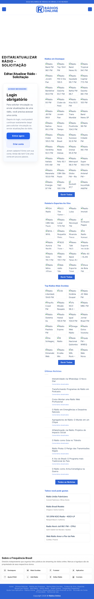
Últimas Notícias (21, 586)
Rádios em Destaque (37, 586)
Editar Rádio (44, 588)
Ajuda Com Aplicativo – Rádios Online (20, 590)
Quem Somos (56, 588)
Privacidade (40, 592)
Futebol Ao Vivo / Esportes (74, 586)
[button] (4, 9)
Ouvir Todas (66, 194)
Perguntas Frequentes (71, 588)
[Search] (90, 9)
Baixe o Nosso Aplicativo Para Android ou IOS (54, 590)
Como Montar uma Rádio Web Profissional (66, 400)
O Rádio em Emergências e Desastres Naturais (69, 410)
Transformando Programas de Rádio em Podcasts (70, 390)
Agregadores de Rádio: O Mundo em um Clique (70, 421)
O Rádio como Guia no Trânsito (66, 440)
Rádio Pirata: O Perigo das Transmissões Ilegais (70, 449)
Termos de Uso (53, 592)
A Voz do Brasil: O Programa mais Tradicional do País (67, 460)
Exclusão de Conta (80, 590)
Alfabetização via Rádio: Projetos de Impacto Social (69, 431)
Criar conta (18, 144)
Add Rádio (34, 588)
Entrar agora (18, 136)
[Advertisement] (47, 33)
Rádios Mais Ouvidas (55, 586)
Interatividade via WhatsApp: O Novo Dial (69, 380)
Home (11, 586)
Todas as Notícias (66, 482)
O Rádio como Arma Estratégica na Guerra (68, 470)
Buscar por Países (21, 588)
